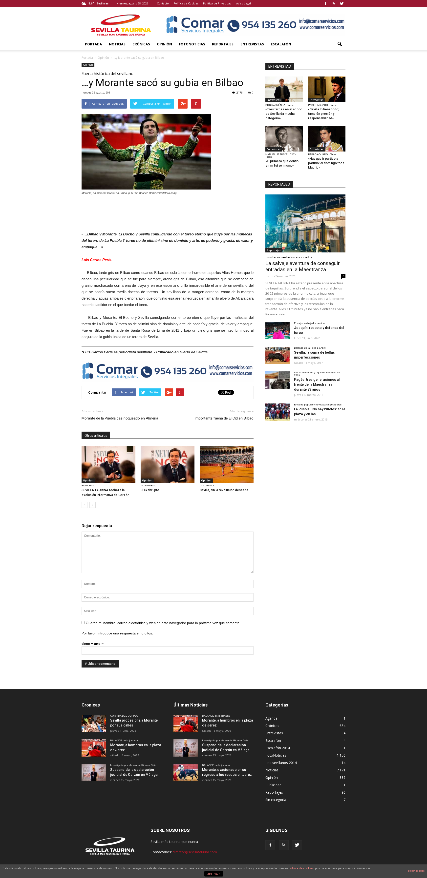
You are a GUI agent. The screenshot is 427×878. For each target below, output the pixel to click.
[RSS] (333, 3)
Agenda (271, 718)
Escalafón (281, 44)
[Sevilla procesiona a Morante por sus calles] (94, 723)
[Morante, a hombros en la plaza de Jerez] (94, 748)
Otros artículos (96, 436)
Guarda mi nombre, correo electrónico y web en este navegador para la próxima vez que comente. (163, 623)
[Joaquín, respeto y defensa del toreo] (277, 330)
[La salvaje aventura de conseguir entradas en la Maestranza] (305, 223)
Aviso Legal (243, 3)
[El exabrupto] (167, 464)
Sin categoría (275, 799)
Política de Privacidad (217, 3)
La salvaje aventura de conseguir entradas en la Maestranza (302, 266)
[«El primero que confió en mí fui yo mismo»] (284, 139)
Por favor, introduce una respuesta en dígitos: (117, 633)
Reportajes (223, 44)
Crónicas (141, 44)
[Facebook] (325, 3)
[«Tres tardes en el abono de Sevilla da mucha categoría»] (284, 89)
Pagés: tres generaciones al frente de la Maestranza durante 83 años (317, 384)
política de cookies (301, 868)
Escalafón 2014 (277, 747)
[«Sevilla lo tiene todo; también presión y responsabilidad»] (327, 89)
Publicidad (273, 785)
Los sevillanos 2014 (281, 762)
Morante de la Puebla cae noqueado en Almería (120, 418)
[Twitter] (341, 3)
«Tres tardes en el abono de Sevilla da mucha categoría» (283, 113)
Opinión (164, 44)
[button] (339, 44)
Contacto (163, 3)
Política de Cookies (185, 3)
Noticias (117, 44)
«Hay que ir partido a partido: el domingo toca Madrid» (326, 163)
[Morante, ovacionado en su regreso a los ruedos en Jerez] (185, 772)
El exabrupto (150, 490)
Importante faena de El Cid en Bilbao (224, 418)
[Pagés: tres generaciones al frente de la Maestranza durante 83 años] (277, 380)
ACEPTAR (213, 874)
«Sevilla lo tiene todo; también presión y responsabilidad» (323, 113)
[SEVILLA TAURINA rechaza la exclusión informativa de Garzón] (108, 464)
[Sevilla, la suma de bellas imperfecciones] (277, 355)
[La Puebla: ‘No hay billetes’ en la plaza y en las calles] (277, 412)
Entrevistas (252, 44)
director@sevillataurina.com (195, 852)
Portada (93, 44)
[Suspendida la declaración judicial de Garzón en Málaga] (94, 772)
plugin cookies (416, 870)
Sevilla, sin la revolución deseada (224, 490)
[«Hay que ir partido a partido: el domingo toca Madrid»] (327, 139)
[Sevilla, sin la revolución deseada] (227, 464)
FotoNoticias (192, 44)
